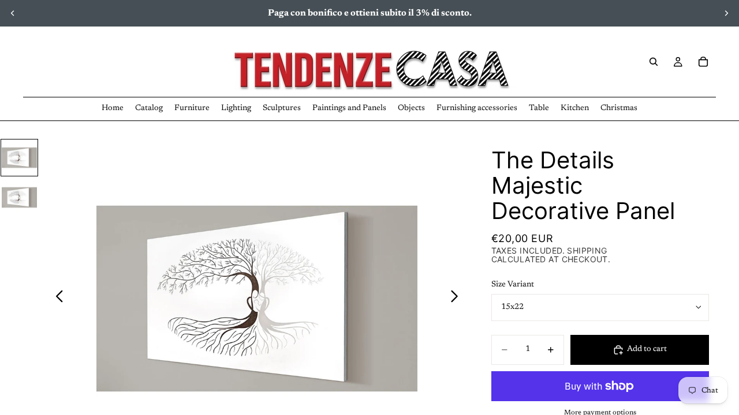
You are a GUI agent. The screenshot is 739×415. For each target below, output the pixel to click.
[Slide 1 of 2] (19, 157)
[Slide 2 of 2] (19, 197)
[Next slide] (726, 13)
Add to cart (647, 349)
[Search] (653, 61)
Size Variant (512, 285)
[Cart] (703, 61)
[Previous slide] (12, 13)
